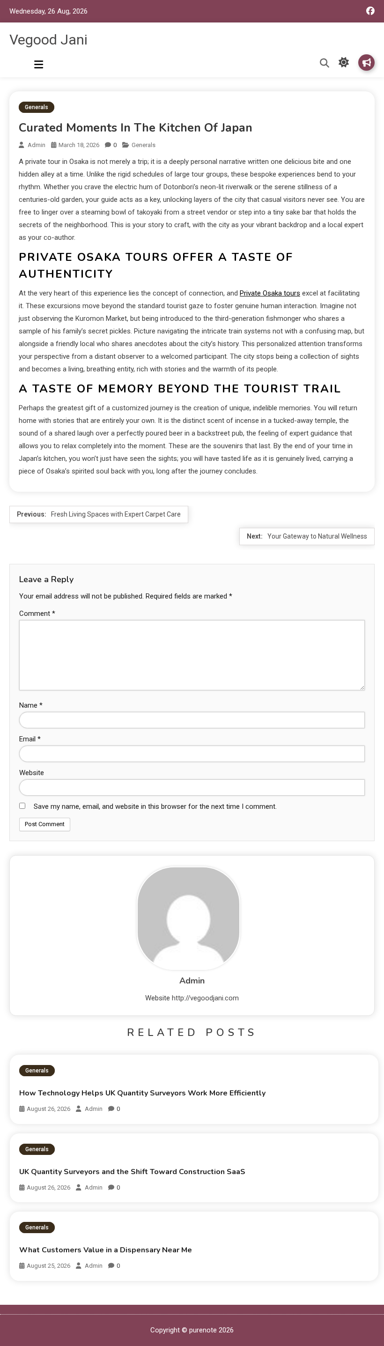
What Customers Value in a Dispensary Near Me (105, 1250)
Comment (37, 613)
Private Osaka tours (270, 293)
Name (31, 705)
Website (31, 773)
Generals (36, 107)
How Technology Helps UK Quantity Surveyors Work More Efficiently (142, 1093)
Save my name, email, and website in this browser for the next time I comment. (155, 806)
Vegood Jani (48, 39)
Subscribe (366, 62)
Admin (36, 144)
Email (30, 739)
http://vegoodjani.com (205, 998)
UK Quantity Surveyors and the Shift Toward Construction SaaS (132, 1172)
